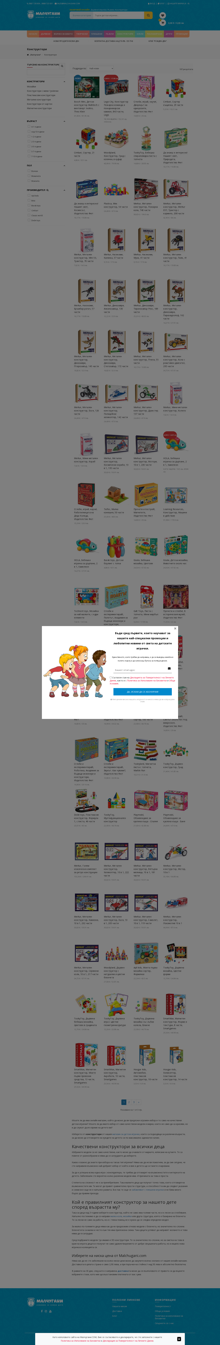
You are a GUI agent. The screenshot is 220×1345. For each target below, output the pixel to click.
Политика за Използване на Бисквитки (147, 680)
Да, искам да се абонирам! (142, 691)
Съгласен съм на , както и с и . (142, 680)
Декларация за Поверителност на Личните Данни (128, 1340)
